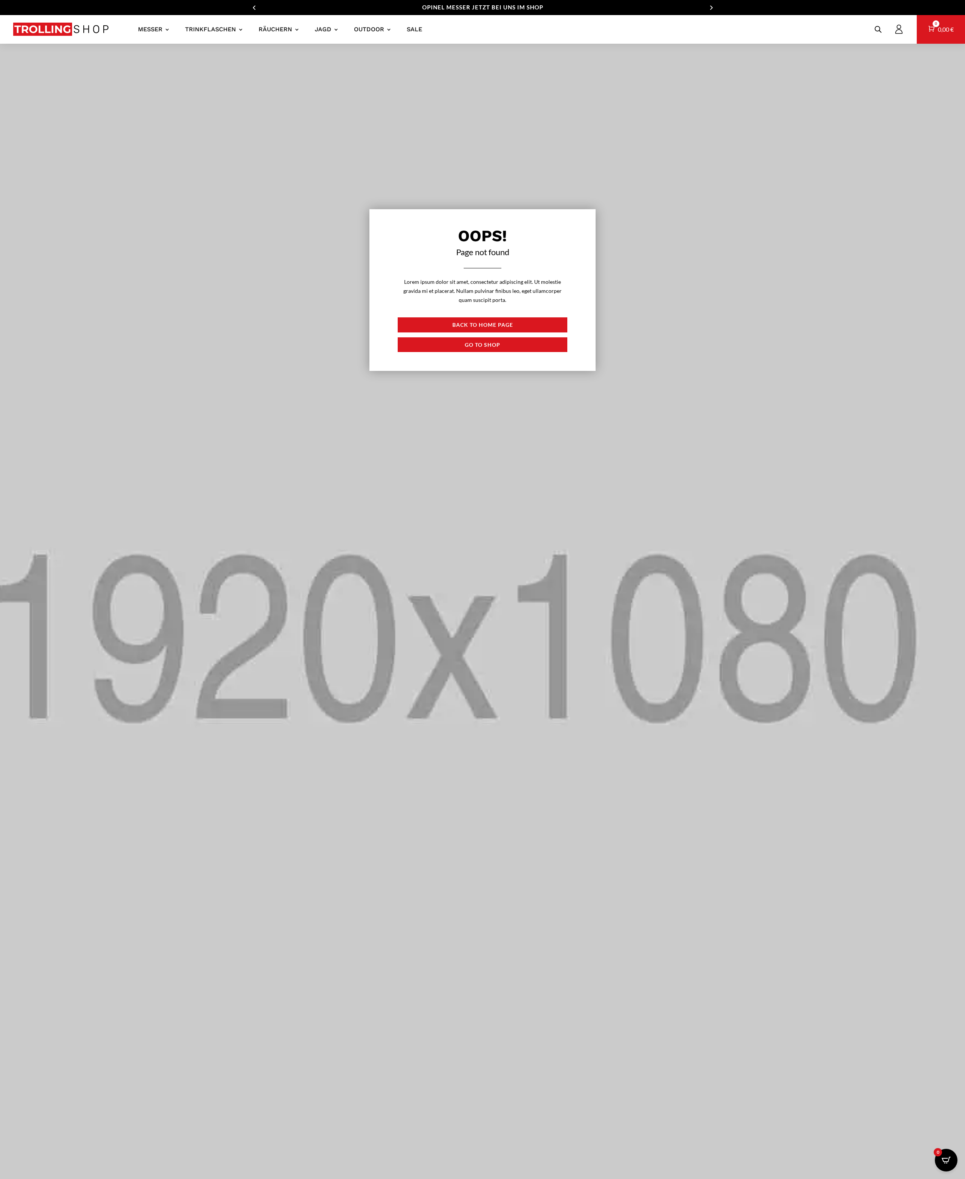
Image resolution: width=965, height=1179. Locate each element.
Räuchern (275, 29)
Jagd (323, 29)
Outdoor (369, 29)
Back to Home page (482, 325)
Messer (150, 29)
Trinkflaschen (210, 29)
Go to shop (482, 344)
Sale (414, 29)
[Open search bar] (878, 29)
